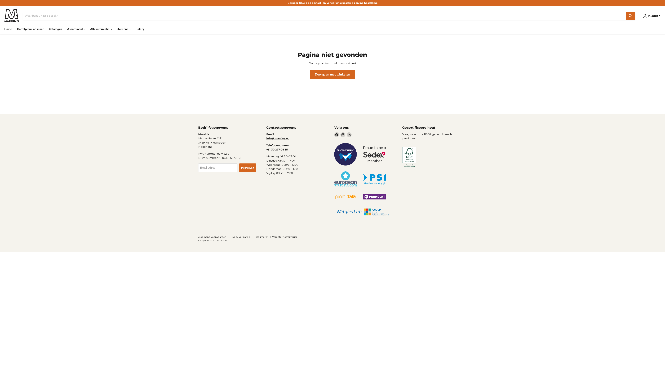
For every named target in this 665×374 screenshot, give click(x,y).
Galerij (139, 29)
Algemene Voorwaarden (212, 236)
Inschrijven (247, 168)
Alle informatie (100, 29)
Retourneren (261, 236)
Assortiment (75, 29)
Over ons (123, 29)
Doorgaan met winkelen (332, 74)
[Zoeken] (630, 16)
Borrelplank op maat (30, 29)
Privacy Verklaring (240, 236)
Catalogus (55, 29)
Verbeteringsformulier (284, 236)
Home (8, 29)
